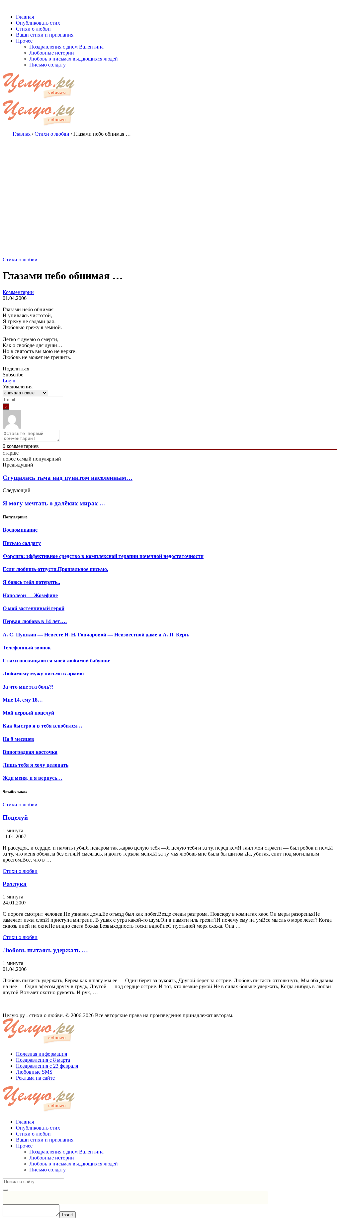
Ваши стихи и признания (44, 1140)
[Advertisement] (170, 190)
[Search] (5, 1190)
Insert (67, 1214)
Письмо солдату (47, 1169)
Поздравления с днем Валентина (66, 1151)
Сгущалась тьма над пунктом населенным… (67, 477)
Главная (25, 1122)
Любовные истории (51, 1157)
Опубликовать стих (38, 1128)
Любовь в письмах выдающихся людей (73, 1163)
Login (9, 380)
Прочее (24, 1146)
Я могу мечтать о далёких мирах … (54, 503)
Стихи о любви (20, 259)
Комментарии (18, 292)
